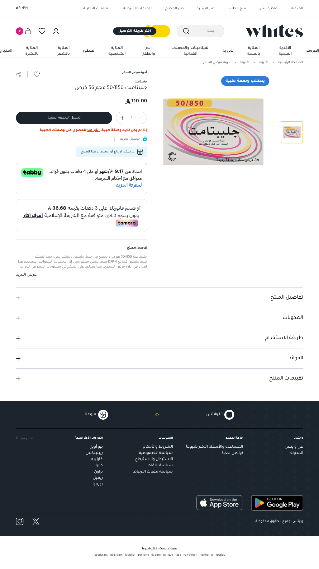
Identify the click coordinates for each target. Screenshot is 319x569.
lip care (156, 555)
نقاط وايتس (269, 9)
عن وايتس (294, 447)
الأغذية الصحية (285, 51)
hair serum (190, 555)
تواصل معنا (232, 453)
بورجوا (98, 484)
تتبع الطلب (237, 9)
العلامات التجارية (97, 9)
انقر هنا (93, 130)
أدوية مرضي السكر (217, 62)
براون (98, 472)
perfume (143, 555)
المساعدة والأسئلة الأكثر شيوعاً (214, 447)
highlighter (206, 555)
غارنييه (97, 459)
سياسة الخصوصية (156, 453)
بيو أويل (96, 447)
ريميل (98, 478)
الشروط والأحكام (158, 447)
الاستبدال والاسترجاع (154, 459)
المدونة (297, 9)
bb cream (116, 555)
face (178, 555)
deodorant (101, 555)
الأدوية (228, 51)
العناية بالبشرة (32, 51)
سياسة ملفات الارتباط (153, 472)
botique (168, 555)
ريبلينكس (94, 453)
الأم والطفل (148, 51)
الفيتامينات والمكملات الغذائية (190, 51)
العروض (312, 51)
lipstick (220, 555)
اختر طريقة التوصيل (134, 31)
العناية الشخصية (117, 51)
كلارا (99, 466)
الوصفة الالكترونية (138, 9)
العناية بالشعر (63, 51)
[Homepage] (274, 31)
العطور (89, 51)
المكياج (6, 51)
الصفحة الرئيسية (290, 62)
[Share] (18, 74)
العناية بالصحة (253, 51)
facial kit (130, 555)
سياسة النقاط (160, 466)
